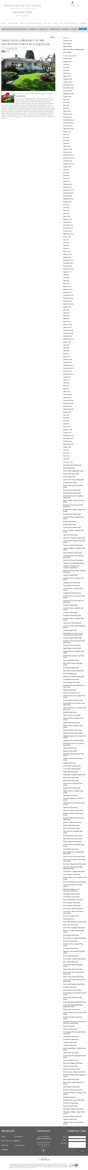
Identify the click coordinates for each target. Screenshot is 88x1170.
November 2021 (68, 228)
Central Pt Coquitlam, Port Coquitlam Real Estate (71, 567)
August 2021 (67, 237)
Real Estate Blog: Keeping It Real (73, 49)
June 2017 (66, 383)
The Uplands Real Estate (71, 1036)
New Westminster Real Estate (72, 836)
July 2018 (66, 345)
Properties (19, 1136)
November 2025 (68, 88)
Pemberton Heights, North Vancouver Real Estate (71, 890)
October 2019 (67, 301)
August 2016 (67, 412)
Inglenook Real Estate (70, 751)
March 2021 (66, 251)
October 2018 (67, 336)
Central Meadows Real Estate (72, 553)
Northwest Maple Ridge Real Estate (74, 864)
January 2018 (67, 362)
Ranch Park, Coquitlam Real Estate (74, 928)
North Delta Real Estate (70, 849)
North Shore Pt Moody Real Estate (74, 856)
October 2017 (67, 371)
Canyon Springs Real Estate (72, 527)
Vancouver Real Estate (70, 1060)
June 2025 (66, 102)
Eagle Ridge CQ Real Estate (72, 648)
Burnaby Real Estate (69, 521)
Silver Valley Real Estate (70, 962)
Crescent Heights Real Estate (72, 638)
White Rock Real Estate (70, 1103)
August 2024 (67, 131)
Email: (64, 1140)
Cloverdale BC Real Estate (71, 585)
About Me (4, 1145)
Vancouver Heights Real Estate (73, 1063)
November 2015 (68, 438)
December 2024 (68, 120)
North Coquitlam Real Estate (72, 841)
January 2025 (67, 117)
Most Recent (67, 58)
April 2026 (66, 73)
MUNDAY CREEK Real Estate (72, 822)
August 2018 (67, 342)
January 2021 (67, 257)
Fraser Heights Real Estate (71, 682)
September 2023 (68, 164)
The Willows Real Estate (71, 1039)
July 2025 (66, 99)
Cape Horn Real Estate (70, 535)
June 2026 (66, 67)
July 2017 (66, 380)
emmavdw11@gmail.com (22, 15)
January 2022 (67, 222)
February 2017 (67, 394)
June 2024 (66, 137)
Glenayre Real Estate (69, 690)
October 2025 (67, 91)
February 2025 (67, 114)
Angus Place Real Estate (71, 474)
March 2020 (67, 286)
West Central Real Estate (71, 1079)
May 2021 (66, 245)
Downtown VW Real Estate (71, 645)
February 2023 (67, 184)
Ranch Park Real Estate (70, 925)
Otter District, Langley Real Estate (74, 871)
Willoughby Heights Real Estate (73, 1109)
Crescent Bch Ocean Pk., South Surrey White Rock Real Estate (73, 634)
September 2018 (68, 339)
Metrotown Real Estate (70, 795)
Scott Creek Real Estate (70, 956)
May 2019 (66, 315)
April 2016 (66, 424)
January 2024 (67, 152)
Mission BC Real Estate (70, 807)
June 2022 (66, 207)
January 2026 (67, 82)
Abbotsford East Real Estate (72, 465)
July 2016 (66, 415)
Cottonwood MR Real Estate (72, 623)
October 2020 (67, 266)
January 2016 (67, 432)
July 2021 (66, 240)
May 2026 (66, 70)
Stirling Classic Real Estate (71, 1009)
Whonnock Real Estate (70, 1106)
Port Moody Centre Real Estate (73, 908)
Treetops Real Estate (69, 1042)
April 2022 (66, 213)
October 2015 (67, 441)
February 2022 (67, 219)
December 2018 (68, 330)
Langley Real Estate (69, 763)
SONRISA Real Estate (70, 987)
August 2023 (67, 167)
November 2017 (68, 368)
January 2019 (67, 327)
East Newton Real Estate (71, 668)
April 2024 (66, 143)
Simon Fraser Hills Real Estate (72, 969)
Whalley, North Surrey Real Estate (73, 1100)
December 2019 (68, 295)
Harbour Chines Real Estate (71, 715)
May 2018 (66, 351)
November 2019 (68, 298)
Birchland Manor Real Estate (72, 493)
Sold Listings (67, 52)
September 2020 (68, 269)
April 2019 (66, 318)
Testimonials (71, 23)
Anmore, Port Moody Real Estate (73, 479)
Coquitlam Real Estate (12, 48)
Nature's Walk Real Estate (71, 825)
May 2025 (66, 105)
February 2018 (67, 359)
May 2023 (66, 175)
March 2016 (66, 426)
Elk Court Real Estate (69, 673)
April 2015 (66, 459)
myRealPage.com (44, 1160)
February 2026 (67, 79)
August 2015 (67, 447)
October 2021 (67, 231)
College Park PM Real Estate (72, 593)
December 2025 (68, 85)
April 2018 (66, 353)
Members (4, 1150)
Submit (82, 1151)
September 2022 (68, 199)
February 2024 (67, 149)
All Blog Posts (67, 40)
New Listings (67, 43)
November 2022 (68, 193)
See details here (20, 96)
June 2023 (66, 172)
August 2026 (67, 61)
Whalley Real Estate (69, 1097)
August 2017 (67, 377)
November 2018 (68, 333)
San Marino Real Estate (70, 948)
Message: (64, 1143)
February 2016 (67, 429)
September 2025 (68, 94)
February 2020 (67, 289)
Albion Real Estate (69, 468)
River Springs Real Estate (71, 935)
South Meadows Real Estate (72, 990)
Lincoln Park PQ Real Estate (72, 766)
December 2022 (68, 190)
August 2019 (67, 307)
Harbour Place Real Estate (71, 723)
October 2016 (67, 406)
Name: (65, 1137)
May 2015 (66, 456)
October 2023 (67, 161)
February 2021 (67, 254)
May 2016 (66, 421)
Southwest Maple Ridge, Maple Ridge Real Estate (73, 1005)
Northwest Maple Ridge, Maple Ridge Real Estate (73, 867)
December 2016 (68, 400)
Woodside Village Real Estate (72, 1116)
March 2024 (67, 146)
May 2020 (66, 280)
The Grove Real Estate (70, 1029)
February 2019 (67, 324)
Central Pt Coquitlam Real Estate (73, 563)
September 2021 (68, 234)
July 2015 (66, 450)
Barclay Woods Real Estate (71, 490)
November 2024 (68, 123)
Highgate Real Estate (70, 748)
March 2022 (67, 216)
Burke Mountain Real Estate (72, 514)
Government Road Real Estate (72, 700)
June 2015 (66, 453)
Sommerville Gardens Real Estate (73, 984)
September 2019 (68, 304)
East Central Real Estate (70, 660)
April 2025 (66, 108)
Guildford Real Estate (70, 712)
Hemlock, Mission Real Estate (72, 730)
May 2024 (66, 140)
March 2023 (67, 181)
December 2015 (68, 435)
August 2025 (67, 96)
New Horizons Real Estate (71, 828)
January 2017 (67, 397)
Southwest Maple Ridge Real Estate (74, 1002)
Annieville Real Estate (70, 482)
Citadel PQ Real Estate (70, 575)
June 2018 (66, 348)
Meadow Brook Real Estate (71, 788)
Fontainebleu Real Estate (71, 679)
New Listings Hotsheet (7, 1141)
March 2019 (66, 321)
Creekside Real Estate (70, 630)
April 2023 (66, 178)
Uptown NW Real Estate (71, 1053)
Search (83, 29)
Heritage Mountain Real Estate (72, 733)
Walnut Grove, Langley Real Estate (74, 1072)
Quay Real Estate (68, 919)
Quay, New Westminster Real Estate (74, 922)
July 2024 (66, 134)
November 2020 (68, 263)
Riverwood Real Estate (70, 941)
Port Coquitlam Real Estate (71, 903)
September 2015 (68, 444)
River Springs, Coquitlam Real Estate (74, 938)
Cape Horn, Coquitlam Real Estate (74, 538)
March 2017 (66, 391)
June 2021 (66, 242)
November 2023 (68, 158)
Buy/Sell (18, 1141)
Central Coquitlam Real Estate (72, 545)
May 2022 (66, 210)
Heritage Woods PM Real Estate (73, 740)
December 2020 (68, 260)
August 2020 (67, 272)
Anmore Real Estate (69, 477)
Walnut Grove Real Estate (71, 1069)
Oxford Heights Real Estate (71, 874)
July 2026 (66, 64)
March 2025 (67, 111)
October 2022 (67, 196)
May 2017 (66, 386)
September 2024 (68, 129)
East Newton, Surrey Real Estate (73, 671)
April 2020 (66, 283)
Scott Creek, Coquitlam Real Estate (74, 959)
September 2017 (68, 374)
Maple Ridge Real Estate (71, 780)
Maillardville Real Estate (70, 772)
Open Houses (67, 46)
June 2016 (66, 418)
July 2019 (66, 310)
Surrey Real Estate (69, 1026)
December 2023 (68, 155)
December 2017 (68, 365)
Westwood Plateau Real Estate (73, 1090)
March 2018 (66, 356)
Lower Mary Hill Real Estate (72, 769)
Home (3, 23)
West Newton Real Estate (71, 1087)
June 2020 (66, 278)
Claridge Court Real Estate (71, 582)
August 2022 (67, 202)
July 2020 (66, 275)
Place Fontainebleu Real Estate (73, 900)
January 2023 (67, 187)
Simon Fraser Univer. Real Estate (73, 977)
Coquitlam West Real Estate (72, 615)
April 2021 (66, 248)
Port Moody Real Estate (70, 916)
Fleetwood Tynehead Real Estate (73, 676)
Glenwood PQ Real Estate (71, 693)
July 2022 (66, 204)
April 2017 (66, 389)
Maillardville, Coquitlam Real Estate (74, 775)
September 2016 (68, 409)
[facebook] (22, 18)
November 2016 (68, 403)
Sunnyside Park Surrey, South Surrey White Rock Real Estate (74, 1022)
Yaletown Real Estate (70, 1119)
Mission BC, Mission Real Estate (73, 810)
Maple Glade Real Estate (71, 777)
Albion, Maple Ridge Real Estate (73, 471)
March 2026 (67, 76)
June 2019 (66, 313)
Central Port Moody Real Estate (73, 560)
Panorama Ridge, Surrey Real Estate (74, 882)
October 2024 (67, 126)
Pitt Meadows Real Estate (71, 894)
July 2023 (66, 169)
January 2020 (67, 292)
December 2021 (68, 225)
